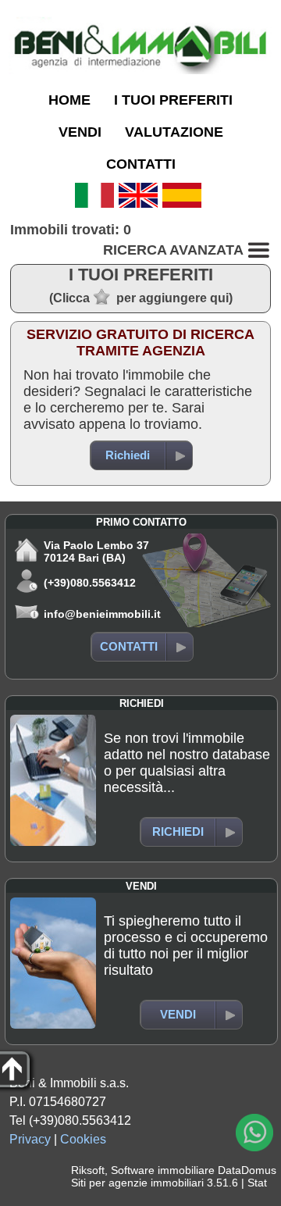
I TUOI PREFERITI (173, 100)
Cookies (83, 1139)
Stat (257, 1182)
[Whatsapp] (254, 1132)
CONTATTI (141, 164)
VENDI (80, 132)
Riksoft (88, 1170)
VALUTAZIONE (174, 132)
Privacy (30, 1139)
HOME (69, 100)
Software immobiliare (163, 1170)
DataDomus (247, 1170)
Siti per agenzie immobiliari (137, 1182)
